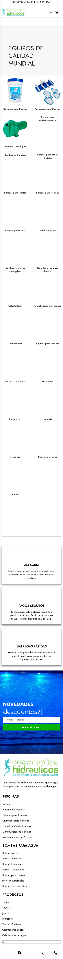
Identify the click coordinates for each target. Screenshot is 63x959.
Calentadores (15, 306)
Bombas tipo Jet (47, 230)
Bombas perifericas (15, 230)
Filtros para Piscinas (15, 381)
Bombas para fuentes (15, 192)
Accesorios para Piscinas (47, 109)
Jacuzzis (47, 419)
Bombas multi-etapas (15, 155)
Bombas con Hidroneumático (47, 118)
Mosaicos (15, 457)
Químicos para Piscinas (15, 109)
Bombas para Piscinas (47, 192)
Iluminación (15, 419)
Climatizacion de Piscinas (47, 306)
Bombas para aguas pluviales (47, 156)
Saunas (15, 494)
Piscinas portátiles (47, 457)
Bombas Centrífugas (15, 146)
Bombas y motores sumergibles (15, 269)
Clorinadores (15, 343)
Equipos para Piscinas (47, 343)
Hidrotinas (47, 381)
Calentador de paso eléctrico (47, 269)
